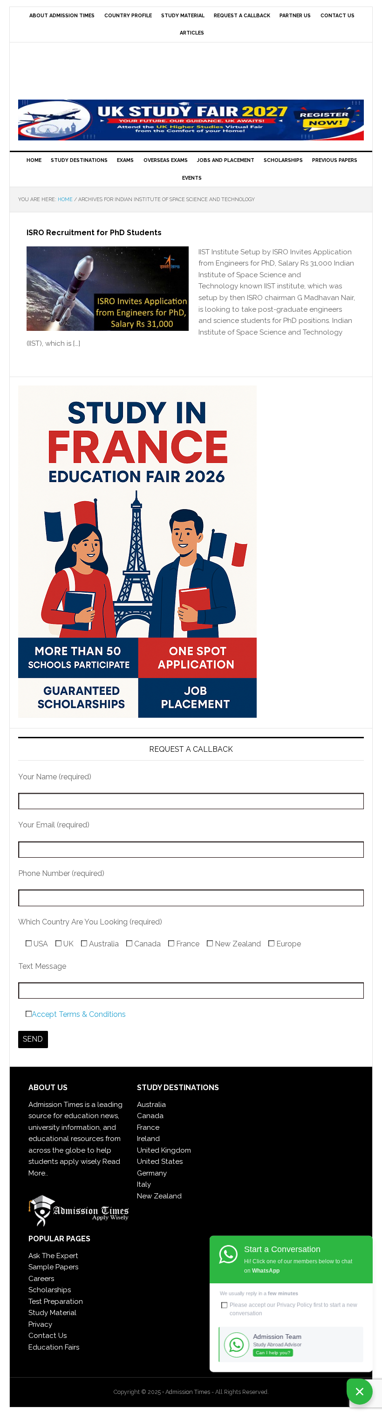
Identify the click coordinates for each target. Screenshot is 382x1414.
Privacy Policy (294, 1305)
